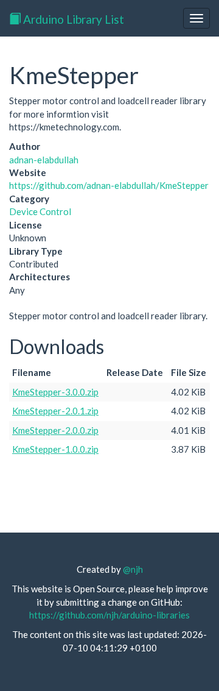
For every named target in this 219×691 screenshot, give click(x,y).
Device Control (40, 211)
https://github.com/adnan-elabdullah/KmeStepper (109, 185)
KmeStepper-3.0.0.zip (55, 391)
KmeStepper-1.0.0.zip (55, 449)
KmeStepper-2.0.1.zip (55, 410)
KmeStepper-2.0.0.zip (55, 430)
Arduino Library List (72, 19)
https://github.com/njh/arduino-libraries (109, 614)
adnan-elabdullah (43, 159)
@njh (133, 569)
